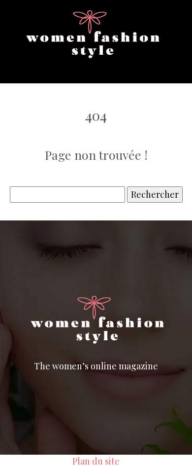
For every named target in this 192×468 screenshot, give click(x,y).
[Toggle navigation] (35, 66)
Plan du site (96, 461)
